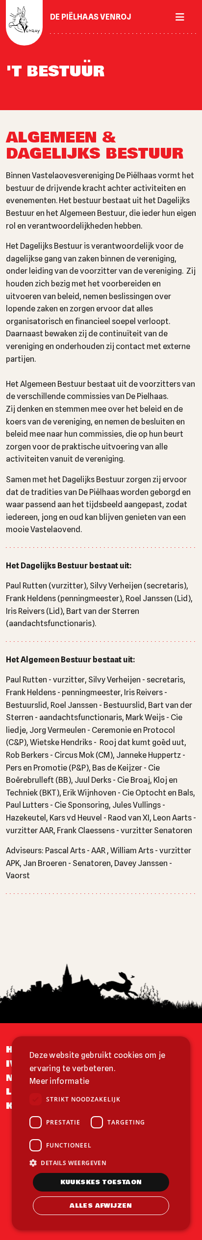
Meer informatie (59, 1081)
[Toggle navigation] (177, 17)
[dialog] (101, 1133)
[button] (101, 1163)
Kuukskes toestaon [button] (101, 1182)
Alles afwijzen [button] (101, 1205)
